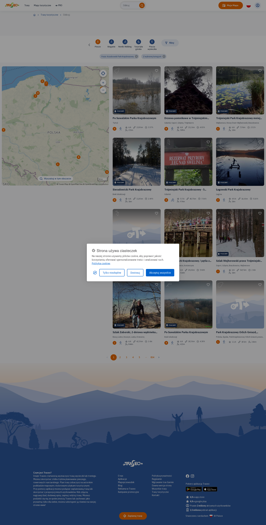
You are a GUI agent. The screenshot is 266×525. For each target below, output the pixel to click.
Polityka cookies (101, 263)
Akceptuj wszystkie (160, 272)
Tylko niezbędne (112, 272)
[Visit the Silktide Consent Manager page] (95, 273)
